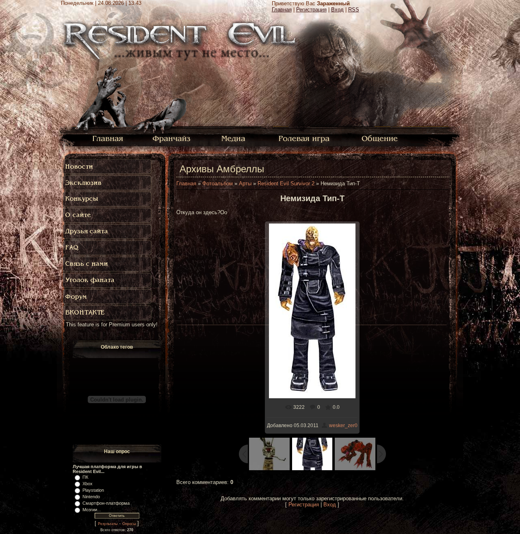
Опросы (129, 524)
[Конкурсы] (108, 199)
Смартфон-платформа (106, 503)
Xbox (87, 483)
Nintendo (91, 496)
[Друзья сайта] (108, 231)
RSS (353, 10)
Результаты (107, 524)
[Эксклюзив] (108, 183)
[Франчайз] (171, 138)
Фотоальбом (217, 183)
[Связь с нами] (108, 264)
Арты (245, 183)
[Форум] (108, 296)
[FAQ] (109, 248)
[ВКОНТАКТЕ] (108, 313)
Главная (282, 10)
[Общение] (380, 138)
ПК (85, 477)
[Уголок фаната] (108, 280)
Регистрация (311, 10)
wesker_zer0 (343, 425)
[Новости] (108, 166)
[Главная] (107, 138)
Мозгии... (91, 509)
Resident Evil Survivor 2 (286, 183)
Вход (337, 10)
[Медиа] (234, 138)
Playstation (93, 490)
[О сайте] (108, 215)
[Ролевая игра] (305, 138)
